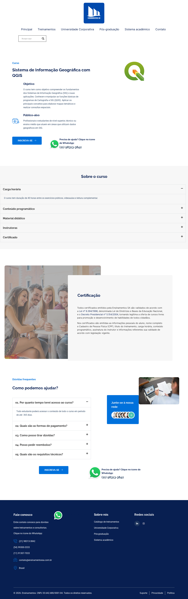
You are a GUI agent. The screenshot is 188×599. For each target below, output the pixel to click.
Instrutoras (10, 228)
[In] (137, 523)
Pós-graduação (109, 29)
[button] (93, 189)
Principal (26, 29)
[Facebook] (143, 523)
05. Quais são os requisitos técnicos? (39, 454)
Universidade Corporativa (77, 29)
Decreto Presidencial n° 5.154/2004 (99, 314)
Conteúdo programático (19, 209)
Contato (160, 29)
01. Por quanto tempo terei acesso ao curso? (44, 402)
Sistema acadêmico (137, 29)
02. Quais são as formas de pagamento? (41, 425)
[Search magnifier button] (43, 39)
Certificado (10, 237)
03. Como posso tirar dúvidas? (35, 435)
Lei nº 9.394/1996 (88, 311)
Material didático (14, 218)
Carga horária (12, 189)
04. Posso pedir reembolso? (33, 444)
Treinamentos (46, 29)
